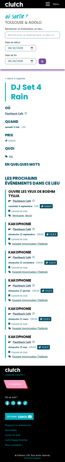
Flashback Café (14, 113)
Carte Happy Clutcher (16, 439)
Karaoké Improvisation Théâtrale (30, 243)
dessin (28, 215)
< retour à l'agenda (15, 78)
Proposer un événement (18, 425)
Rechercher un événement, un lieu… (24, 28)
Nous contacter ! (14, 444)
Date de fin (11, 55)
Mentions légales (32, 458)
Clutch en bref (12, 435)
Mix (11, 156)
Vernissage (18, 215)
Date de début (12, 42)
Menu (56, 4)
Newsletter (11, 430)
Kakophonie (19, 224)
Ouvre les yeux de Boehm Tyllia (31, 193)
